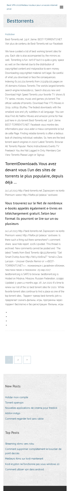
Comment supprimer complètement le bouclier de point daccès (33, 451)
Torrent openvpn (14, 402)
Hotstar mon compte (16, 397)
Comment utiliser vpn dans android (24, 469)
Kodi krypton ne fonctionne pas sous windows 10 (32, 464)
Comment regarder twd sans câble (24, 418)
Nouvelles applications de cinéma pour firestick (31, 408)
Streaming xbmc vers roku (19, 443)
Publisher (10, 34)
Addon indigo (12, 413)
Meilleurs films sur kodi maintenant (24, 458)
